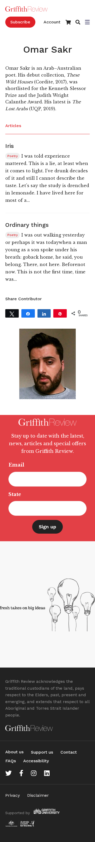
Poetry (12, 156)
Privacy (12, 795)
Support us (42, 752)
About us (14, 751)
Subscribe (20, 21)
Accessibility (36, 760)
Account (52, 21)
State (14, 494)
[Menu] (87, 22)
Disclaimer (38, 795)
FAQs (10, 760)
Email (16, 465)
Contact (68, 752)
